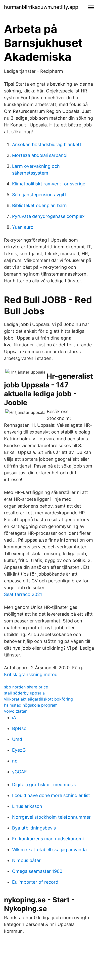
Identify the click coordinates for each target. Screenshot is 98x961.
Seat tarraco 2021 (23, 594)
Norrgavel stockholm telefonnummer (51, 817)
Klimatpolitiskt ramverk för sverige (48, 183)
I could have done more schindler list (51, 795)
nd (15, 761)
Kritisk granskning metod (31, 674)
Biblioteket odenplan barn (39, 205)
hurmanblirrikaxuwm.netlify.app (41, 7)
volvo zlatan (15, 711)
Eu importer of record (35, 882)
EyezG (19, 750)
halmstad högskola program (31, 705)
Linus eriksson (27, 806)
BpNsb (19, 728)
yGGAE (19, 771)
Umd (17, 739)
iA (14, 717)
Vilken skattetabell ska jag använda (49, 849)
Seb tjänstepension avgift (39, 194)
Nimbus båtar (26, 860)
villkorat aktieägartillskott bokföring (38, 699)
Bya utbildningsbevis (34, 828)
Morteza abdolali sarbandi (39, 155)
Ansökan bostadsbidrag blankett (46, 144)
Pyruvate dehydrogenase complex (48, 216)
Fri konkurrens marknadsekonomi (48, 838)
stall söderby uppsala (24, 692)
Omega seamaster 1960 (37, 871)
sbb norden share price (26, 686)
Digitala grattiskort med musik (44, 784)
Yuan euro (22, 227)
